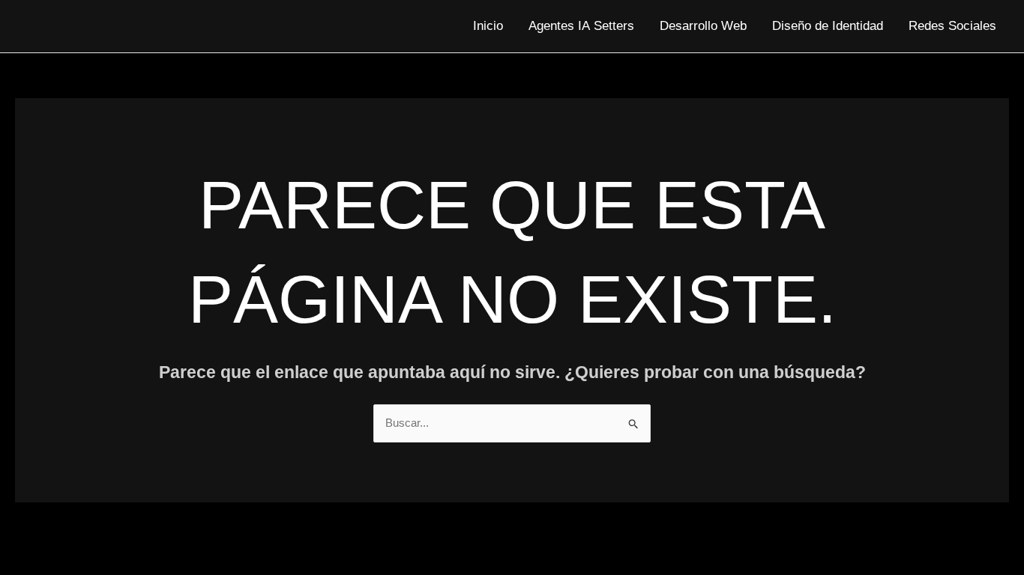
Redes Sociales (952, 26)
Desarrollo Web (703, 26)
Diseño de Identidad (827, 26)
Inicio (488, 26)
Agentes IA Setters (581, 26)
